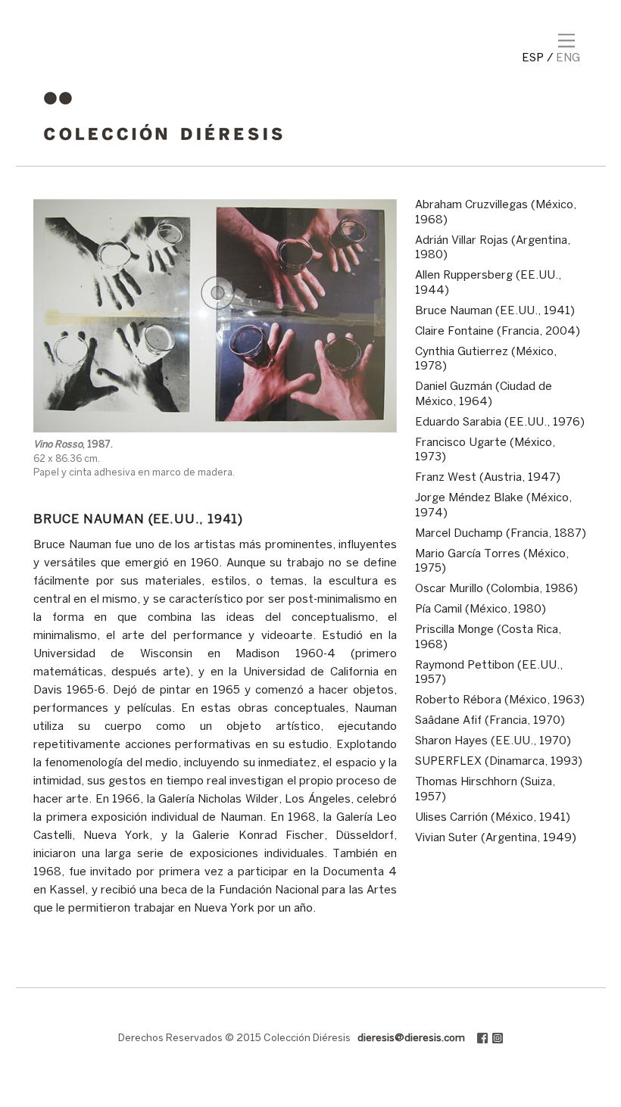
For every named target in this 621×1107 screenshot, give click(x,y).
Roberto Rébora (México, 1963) (500, 700)
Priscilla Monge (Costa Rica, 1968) (488, 637)
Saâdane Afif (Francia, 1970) (490, 721)
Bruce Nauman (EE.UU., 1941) (495, 311)
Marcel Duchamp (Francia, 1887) (500, 534)
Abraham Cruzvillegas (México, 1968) (495, 213)
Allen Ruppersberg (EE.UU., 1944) (488, 283)
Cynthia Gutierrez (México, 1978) (486, 360)
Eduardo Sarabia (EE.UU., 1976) (500, 422)
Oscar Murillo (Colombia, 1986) (496, 589)
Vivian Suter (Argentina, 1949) (495, 838)
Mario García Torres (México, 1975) (492, 562)
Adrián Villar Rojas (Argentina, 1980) (492, 248)
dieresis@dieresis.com (411, 1038)
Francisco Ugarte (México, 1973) (485, 450)
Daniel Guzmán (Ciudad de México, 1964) (483, 394)
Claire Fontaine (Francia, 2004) (497, 331)
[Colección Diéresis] (162, 146)
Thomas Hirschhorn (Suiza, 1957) (485, 790)
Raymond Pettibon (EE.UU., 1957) (489, 673)
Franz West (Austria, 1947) (487, 477)
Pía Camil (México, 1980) (480, 609)
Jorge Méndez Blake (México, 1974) (493, 506)
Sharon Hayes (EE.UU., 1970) (493, 741)
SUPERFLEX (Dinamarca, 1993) (498, 761)
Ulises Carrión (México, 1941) (492, 817)
